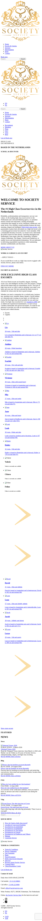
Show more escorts (7, 728)
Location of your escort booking (15, 825)
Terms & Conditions (11, 849)
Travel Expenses (10, 857)
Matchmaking (9, 50)
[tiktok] (6, 902)
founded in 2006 (32, 302)
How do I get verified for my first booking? (15, 788)
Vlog (6, 133)
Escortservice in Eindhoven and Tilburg (17, 834)
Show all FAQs (16, 795)
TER (6, 918)
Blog (6, 134)
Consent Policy (10, 864)
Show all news (15, 756)
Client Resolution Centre (13, 866)
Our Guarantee (9, 853)
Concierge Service (11, 838)
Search (23, 59)
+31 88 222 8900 (13, 885)
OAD (7, 916)
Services (7, 48)
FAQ (6, 131)
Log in (3, 138)
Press (6, 129)
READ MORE (6, 756)
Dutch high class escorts (29, 227)
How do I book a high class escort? (16, 823)
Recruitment (9, 125)
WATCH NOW (6, 813)
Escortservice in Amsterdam (14, 827)
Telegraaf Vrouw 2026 (8, 749)
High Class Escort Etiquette (14, 859)
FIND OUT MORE (7, 266)
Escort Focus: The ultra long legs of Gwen (14, 807)
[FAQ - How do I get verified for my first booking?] (15, 784)
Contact (7, 53)
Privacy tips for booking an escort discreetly (15, 768)
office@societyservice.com (14, 888)
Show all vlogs (16, 813)
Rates (6, 51)
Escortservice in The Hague (14, 830)
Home (7, 44)
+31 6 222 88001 (14, 881)
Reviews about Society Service (15, 862)
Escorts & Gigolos (11, 46)
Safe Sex (8, 860)
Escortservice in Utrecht (12, 832)
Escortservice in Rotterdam (13, 829)
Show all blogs (16, 776)
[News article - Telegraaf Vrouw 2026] (9, 745)
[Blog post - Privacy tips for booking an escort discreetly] (16, 765)
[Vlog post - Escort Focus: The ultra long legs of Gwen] (15, 803)
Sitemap (7, 836)
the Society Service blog (13, 895)
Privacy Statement (11, 851)
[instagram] (6, 900)
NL (6, 105)
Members (8, 127)
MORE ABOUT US (7, 247)
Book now (4, 57)
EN (6, 103)
